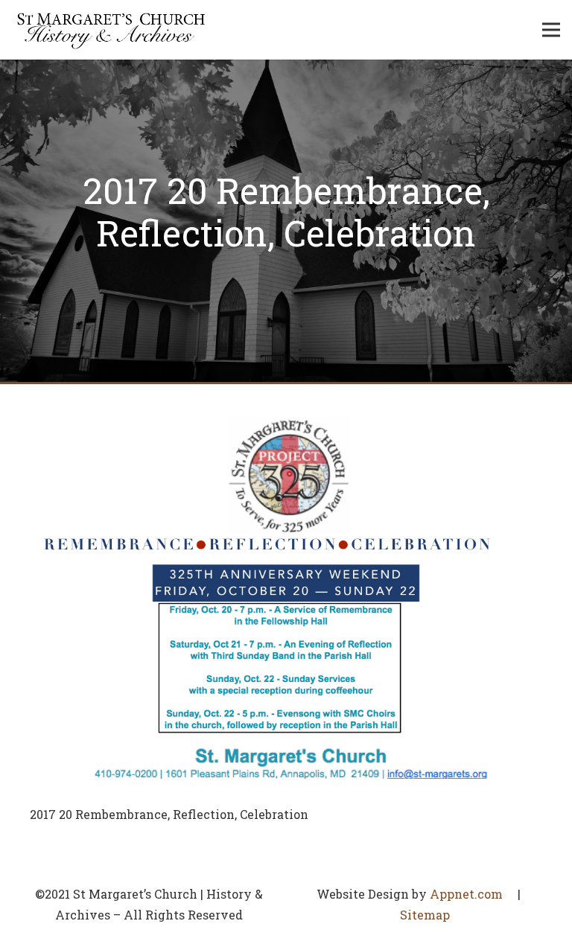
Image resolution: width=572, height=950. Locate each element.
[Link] (111, 29)
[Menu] (551, 29)
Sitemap (425, 914)
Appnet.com (466, 894)
